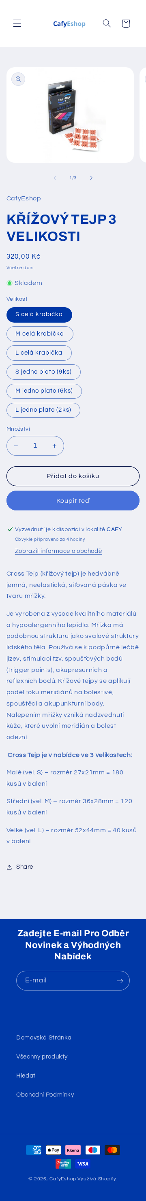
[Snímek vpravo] (91, 178)
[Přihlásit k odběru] (120, 981)
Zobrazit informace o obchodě (58, 551)
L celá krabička (39, 353)
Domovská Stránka (44, 1038)
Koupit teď (73, 500)
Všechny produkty (42, 1057)
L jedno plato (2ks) (43, 410)
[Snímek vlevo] (55, 178)
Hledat (26, 1076)
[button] (17, 23)
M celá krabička (39, 334)
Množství (18, 429)
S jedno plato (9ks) (43, 372)
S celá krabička (39, 314)
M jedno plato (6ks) (44, 391)
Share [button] (24, 867)
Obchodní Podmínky (45, 1095)
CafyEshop (62, 1179)
